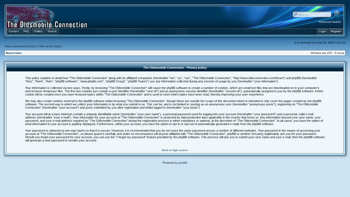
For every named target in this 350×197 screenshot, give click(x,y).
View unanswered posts (20, 46)
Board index (14, 52)
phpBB (183, 162)
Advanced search (330, 21)
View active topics (50, 46)
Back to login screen (175, 150)
